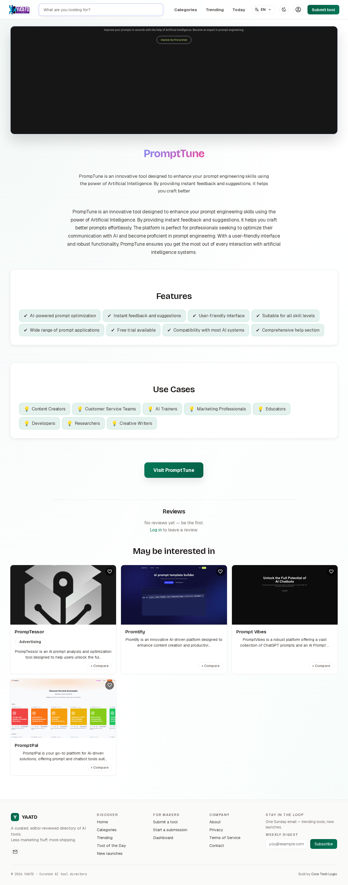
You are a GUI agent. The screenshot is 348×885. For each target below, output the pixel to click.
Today (238, 9)
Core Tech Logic (324, 874)
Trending (215, 9)
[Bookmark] (109, 571)
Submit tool (323, 9)
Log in (156, 530)
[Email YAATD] (15, 851)
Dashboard (163, 837)
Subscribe (324, 844)
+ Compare (100, 666)
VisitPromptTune (173, 470)
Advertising (30, 641)
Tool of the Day (111, 845)
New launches (110, 853)
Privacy (216, 829)
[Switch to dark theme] (284, 9)
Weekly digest (282, 834)
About (215, 821)
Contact (216, 845)
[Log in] (298, 9)
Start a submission (170, 829)
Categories (185, 9)
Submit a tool (165, 821)
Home (102, 821)
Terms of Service (224, 837)
